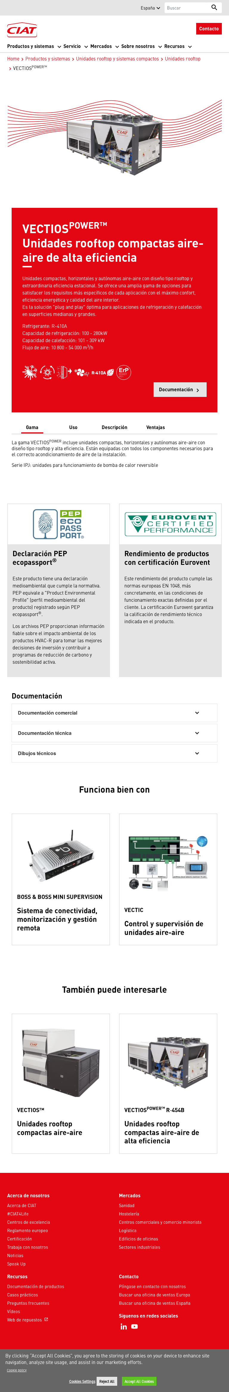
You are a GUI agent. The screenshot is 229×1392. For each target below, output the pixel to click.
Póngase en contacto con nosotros (152, 1286)
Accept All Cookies (139, 1381)
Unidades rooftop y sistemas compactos (117, 58)
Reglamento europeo (27, 1230)
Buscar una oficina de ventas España (155, 1303)
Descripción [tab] (114, 427)
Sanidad (126, 1205)
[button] (10, 7)
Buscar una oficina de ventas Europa (154, 1295)
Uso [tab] (73, 427)
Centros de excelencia (28, 1222)
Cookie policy (17, 1370)
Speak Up (16, 1264)
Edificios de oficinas (138, 1239)
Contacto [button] (209, 28)
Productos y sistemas (47, 58)
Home (13, 58)
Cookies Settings (82, 1381)
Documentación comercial (47, 712)
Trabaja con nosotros (27, 1247)
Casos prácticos (22, 1295)
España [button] (148, 8)
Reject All (106, 1381)
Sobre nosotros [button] (138, 46)
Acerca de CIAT (21, 1205)
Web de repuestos (27, 1320)
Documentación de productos (35, 1286)
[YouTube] (134, 1326)
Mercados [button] (101, 46)
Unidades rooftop (183, 58)
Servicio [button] (72, 46)
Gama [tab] (32, 427)
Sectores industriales (139, 1247)
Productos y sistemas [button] (30, 46)
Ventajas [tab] (155, 427)
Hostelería (129, 1214)
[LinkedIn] (124, 1326)
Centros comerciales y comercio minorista (160, 1222)
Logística (128, 1230)
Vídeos (13, 1311)
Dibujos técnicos (37, 753)
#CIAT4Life (18, 1214)
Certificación (19, 1239)
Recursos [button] (174, 46)
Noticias (15, 1255)
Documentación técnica (45, 732)
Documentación (183, 391)
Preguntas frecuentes (28, 1303)
